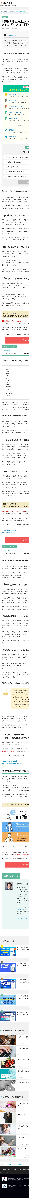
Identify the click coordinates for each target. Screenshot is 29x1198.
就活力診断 (7, 350)
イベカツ (2, 1164)
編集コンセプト (22, 1164)
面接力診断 (12, 94)
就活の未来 (6, 2)
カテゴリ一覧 (11, 1164)
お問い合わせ (3, 1169)
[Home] (1, 11)
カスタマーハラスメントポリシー (7, 1172)
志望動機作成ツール (15, 106)
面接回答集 (12, 100)
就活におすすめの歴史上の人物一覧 (16, 45)
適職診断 (12, 130)
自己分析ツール (14, 136)
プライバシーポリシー (13, 1169)
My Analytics (14, 118)
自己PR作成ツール (15, 112)
